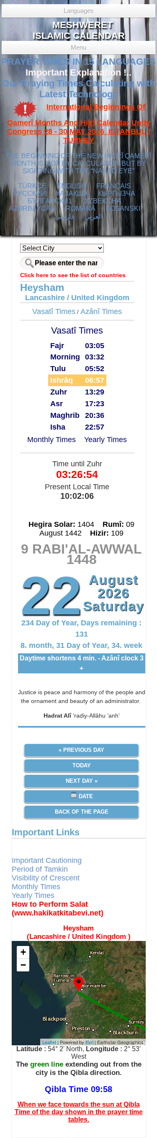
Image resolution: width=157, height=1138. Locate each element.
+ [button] (23, 952)
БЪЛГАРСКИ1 (50, 201)
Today (81, 765)
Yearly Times (105, 439)
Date (85, 796)
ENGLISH (71, 186)
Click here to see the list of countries (73, 275)
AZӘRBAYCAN (32, 208)
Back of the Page (81, 812)
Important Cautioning (47, 860)
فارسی (65, 216)
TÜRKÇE (32, 186)
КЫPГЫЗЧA (116, 193)
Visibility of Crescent (46, 878)
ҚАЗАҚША (72, 193)
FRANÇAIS (113, 186)
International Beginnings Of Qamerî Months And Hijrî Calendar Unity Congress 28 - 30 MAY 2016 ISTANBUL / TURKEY (78, 124)
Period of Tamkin (40, 869)
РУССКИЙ (29, 193)
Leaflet (49, 1042)
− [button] (23, 965)
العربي (94, 216)
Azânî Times (101, 311)
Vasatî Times (53, 311)
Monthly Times (51, 439)
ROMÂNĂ (80, 208)
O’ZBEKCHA (101, 201)
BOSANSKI (123, 208)
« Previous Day (81, 750)
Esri (89, 1042)
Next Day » (82, 781)
